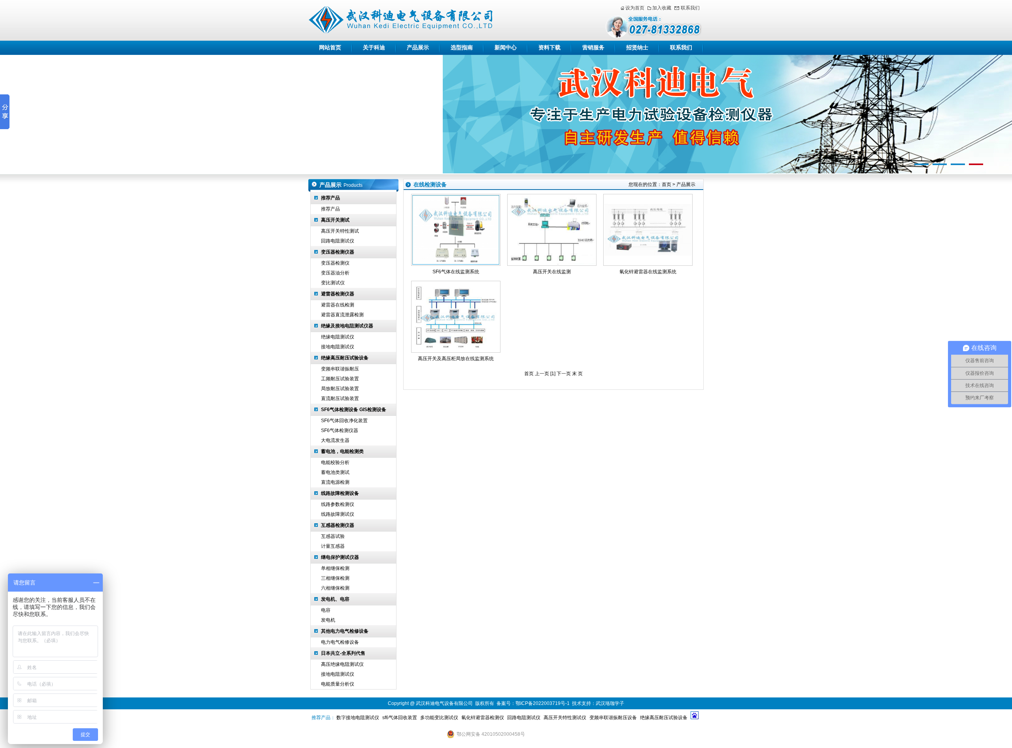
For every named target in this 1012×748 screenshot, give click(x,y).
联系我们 (690, 8)
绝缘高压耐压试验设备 (344, 358)
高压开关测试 (335, 220)
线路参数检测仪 (337, 504)
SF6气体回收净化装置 (344, 420)
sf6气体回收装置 (399, 717)
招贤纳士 (637, 48)
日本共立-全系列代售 (343, 653)
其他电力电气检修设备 (344, 631)
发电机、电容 (335, 599)
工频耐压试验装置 (340, 379)
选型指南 (462, 48)
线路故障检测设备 (340, 493)
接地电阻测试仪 (337, 347)
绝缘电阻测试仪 (337, 337)
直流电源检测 (335, 482)
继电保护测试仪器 (340, 557)
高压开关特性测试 (340, 231)
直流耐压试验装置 (340, 398)
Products (353, 185)
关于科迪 (374, 48)
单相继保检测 (335, 568)
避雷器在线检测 (337, 305)
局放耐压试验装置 (340, 388)
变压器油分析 (335, 273)
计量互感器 (333, 546)
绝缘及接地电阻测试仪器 (347, 326)
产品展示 (418, 48)
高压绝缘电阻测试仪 (342, 664)
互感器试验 (333, 536)
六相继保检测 (335, 588)
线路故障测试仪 (337, 514)
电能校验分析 (335, 462)
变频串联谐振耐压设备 (613, 717)
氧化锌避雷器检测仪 (482, 717)
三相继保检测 (335, 578)
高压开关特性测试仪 (565, 717)
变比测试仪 (333, 283)
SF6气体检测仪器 (339, 430)
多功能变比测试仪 (439, 717)
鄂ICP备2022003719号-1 (542, 703)
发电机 (328, 620)
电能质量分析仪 (337, 684)
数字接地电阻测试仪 (357, 717)
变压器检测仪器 (337, 252)
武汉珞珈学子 (610, 703)
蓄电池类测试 (335, 472)
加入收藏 (661, 8)
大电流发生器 (335, 440)
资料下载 (549, 48)
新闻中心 (506, 48)
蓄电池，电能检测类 (342, 451)
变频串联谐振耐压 (340, 369)
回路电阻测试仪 (337, 241)
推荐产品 (330, 198)
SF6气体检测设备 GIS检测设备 (353, 409)
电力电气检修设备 (340, 642)
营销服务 (593, 48)
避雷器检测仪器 (337, 294)
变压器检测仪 (335, 263)
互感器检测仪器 (337, 525)
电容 (325, 610)
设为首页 (634, 8)
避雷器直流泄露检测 (342, 315)
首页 (666, 184)
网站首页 (330, 48)
